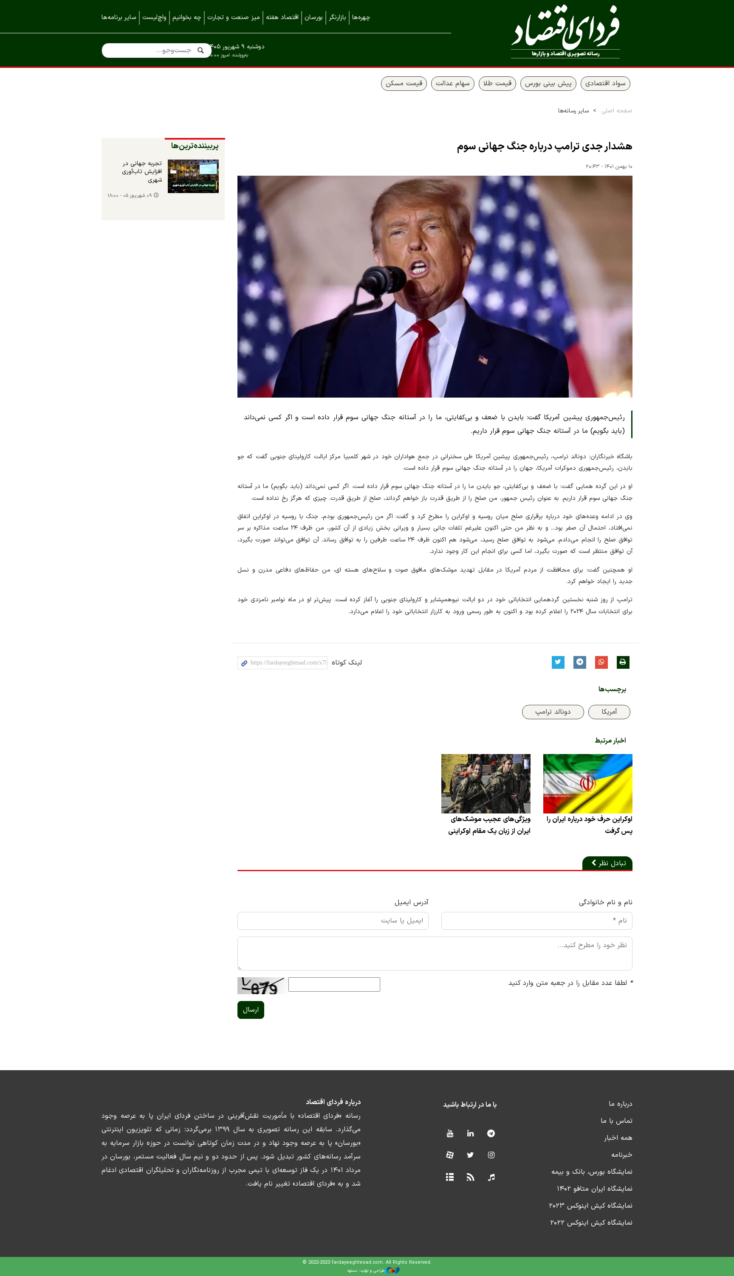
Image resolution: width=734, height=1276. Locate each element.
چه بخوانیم (186, 17)
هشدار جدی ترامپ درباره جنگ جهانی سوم (544, 146)
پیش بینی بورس (548, 84)
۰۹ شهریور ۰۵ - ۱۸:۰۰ (129, 195)
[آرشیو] (449, 1177)
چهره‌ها (361, 17)
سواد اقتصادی (605, 84)
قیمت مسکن (404, 84)
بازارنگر (337, 17)
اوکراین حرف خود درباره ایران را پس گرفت (589, 825)
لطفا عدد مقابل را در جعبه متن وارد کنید (570, 983)
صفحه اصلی (616, 111)
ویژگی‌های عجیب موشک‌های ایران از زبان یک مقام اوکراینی (489, 825)
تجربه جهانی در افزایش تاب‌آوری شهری (142, 172)
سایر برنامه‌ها (119, 17)
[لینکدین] (470, 1134)
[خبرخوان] (470, 1177)
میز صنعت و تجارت (233, 17)
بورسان (314, 17)
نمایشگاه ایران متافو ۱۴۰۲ (594, 1189)
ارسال (251, 1010)
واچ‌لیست (154, 17)
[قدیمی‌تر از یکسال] (587, 783)
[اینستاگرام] (491, 1155)
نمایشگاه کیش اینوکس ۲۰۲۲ (591, 1223)
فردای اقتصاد (553, 33)
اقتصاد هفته (282, 17)
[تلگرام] (491, 1134)
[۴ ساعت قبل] (193, 177)
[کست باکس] (491, 1177)
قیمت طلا (497, 84)
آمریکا (609, 712)
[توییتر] (470, 1155)
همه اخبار (618, 1138)
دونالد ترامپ (553, 712)
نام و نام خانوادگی (605, 902)
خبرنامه (621, 1155)
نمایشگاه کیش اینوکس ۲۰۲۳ (590, 1206)
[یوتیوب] (449, 1134)
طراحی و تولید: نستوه (365, 1271)
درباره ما (620, 1104)
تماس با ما (616, 1121)
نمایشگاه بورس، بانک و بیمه (591, 1172)
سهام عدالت (453, 84)
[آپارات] (449, 1155)
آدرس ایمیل (412, 902)
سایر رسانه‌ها (573, 111)
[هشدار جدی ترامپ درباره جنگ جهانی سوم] (434, 287)
